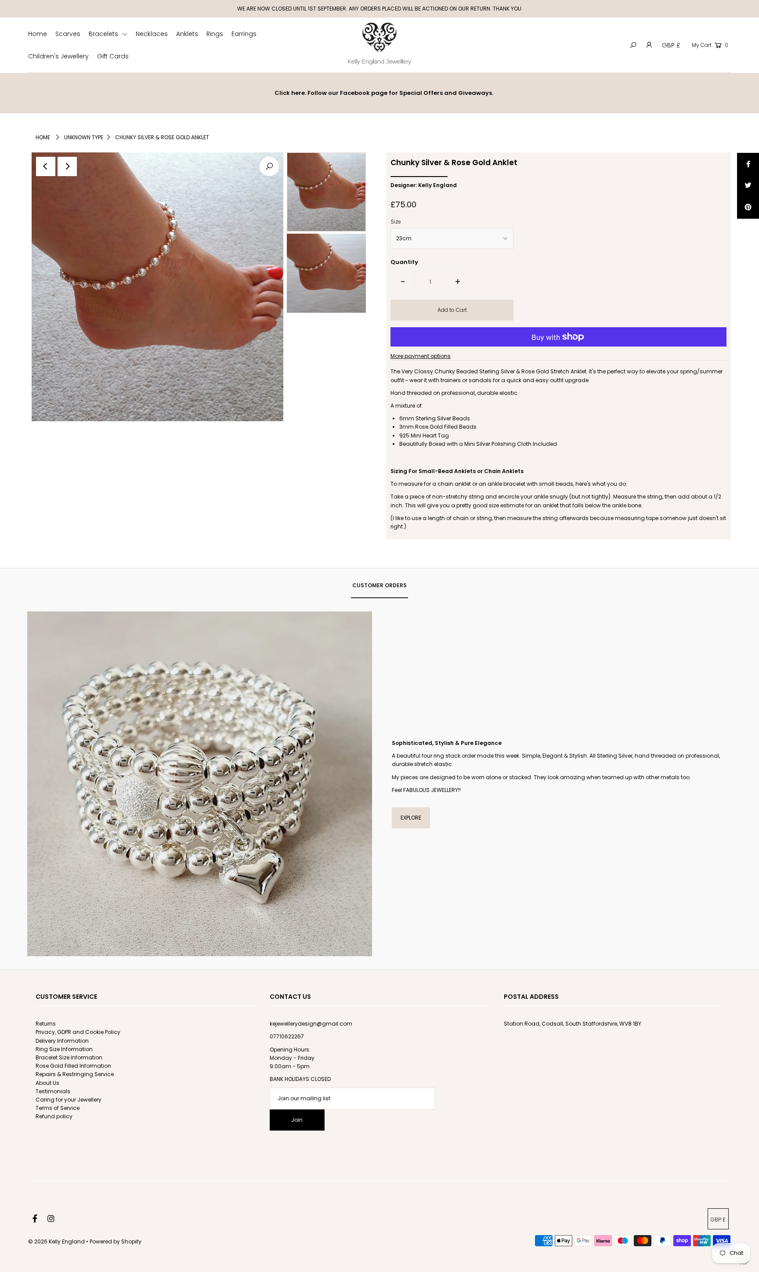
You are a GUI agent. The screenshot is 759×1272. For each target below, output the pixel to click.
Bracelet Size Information (69, 1057)
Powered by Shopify (115, 1241)
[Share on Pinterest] (748, 208)
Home (43, 137)
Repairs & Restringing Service (75, 1074)
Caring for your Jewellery (68, 1099)
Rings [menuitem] (214, 33)
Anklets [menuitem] (187, 33)
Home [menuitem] (37, 33)
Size (395, 221)
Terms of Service (58, 1108)
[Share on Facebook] (748, 164)
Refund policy (54, 1116)
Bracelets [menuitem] (104, 33)
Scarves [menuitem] (67, 33)
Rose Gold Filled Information (73, 1066)
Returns (46, 1023)
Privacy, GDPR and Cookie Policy (78, 1032)
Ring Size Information (64, 1049)
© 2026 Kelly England (57, 1241)
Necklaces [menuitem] (152, 33)
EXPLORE (411, 817)
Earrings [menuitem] (244, 33)
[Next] (67, 166)
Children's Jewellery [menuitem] (58, 56)
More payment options (420, 356)
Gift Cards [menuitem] (113, 56)
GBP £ (671, 45)
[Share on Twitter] (748, 186)
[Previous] (45, 166)
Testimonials (53, 1091)
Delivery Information (62, 1040)
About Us (47, 1083)
